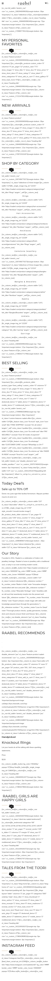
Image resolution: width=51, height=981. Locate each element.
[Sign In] (48, 3)
